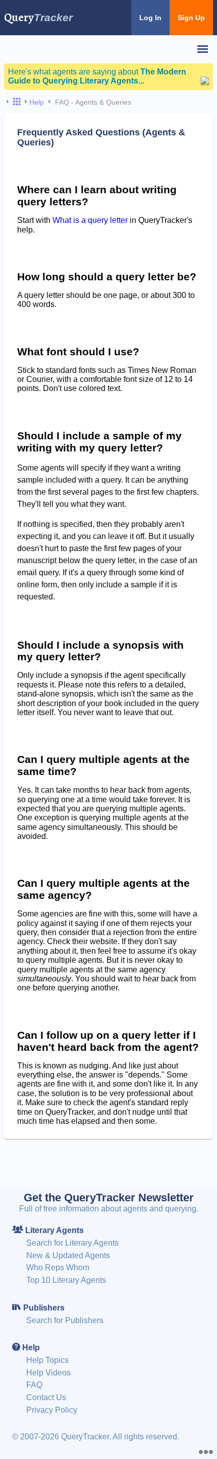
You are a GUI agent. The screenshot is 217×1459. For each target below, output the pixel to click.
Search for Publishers (64, 1320)
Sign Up (191, 18)
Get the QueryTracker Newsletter (109, 1197)
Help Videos (48, 1372)
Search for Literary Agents (72, 1243)
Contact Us (46, 1397)
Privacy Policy (51, 1410)
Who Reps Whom (57, 1267)
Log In (150, 18)
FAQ (34, 1384)
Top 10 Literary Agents (66, 1280)
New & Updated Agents (68, 1255)
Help (36, 102)
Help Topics (47, 1360)
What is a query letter (90, 220)
